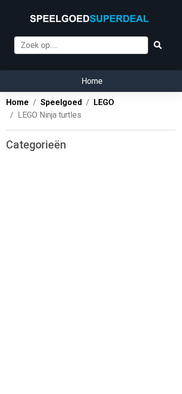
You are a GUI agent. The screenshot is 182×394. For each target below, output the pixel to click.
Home (92, 81)
